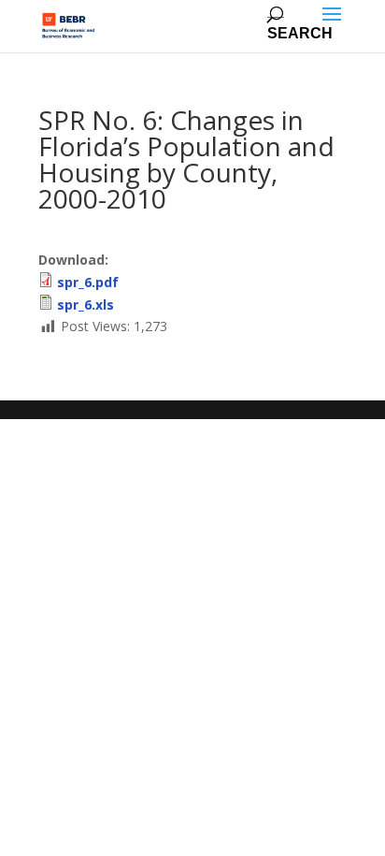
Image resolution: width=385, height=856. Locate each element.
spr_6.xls (85, 304)
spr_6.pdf (88, 282)
